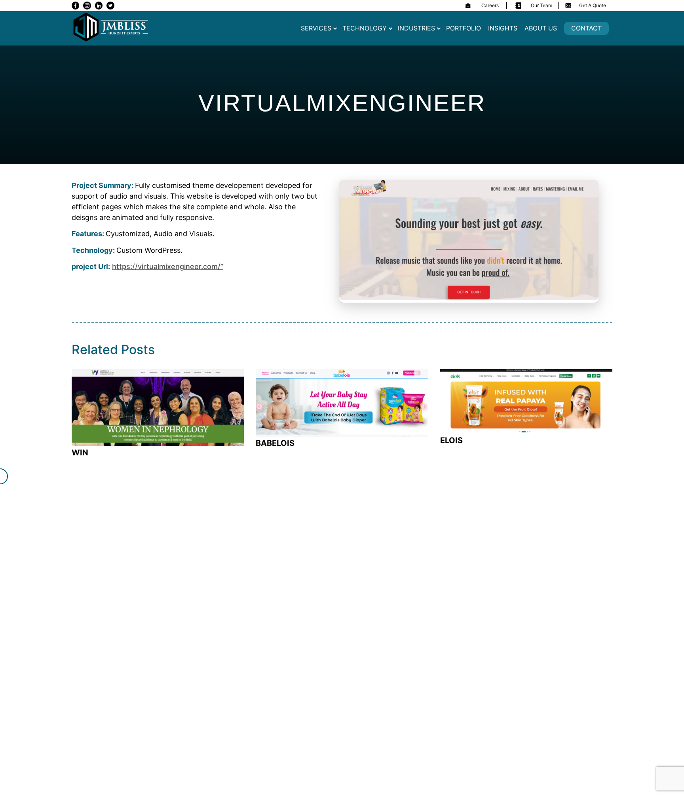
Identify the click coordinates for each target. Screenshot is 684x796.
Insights (502, 28)
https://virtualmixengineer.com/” (167, 266)
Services (316, 28)
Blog (288, 652)
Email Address (102, 643)
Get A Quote (592, 5)
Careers (490, 5)
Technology (364, 28)
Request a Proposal (566, 520)
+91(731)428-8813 (337, 529)
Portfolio (463, 28)
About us (540, 28)
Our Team (541, 5)
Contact (586, 28)
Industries (416, 28)
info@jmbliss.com (234, 529)
